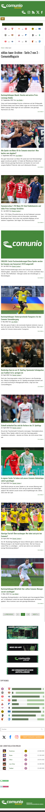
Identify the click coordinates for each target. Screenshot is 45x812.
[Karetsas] (4, 751)
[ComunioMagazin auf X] (38, 13)
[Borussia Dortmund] (2, 711)
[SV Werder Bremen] (9, 715)
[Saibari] (4, 768)
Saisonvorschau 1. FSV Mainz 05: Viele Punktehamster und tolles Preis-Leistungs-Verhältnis (21, 207)
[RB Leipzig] (2, 708)
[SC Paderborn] (9, 696)
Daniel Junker (16, 211)
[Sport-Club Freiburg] (2, 715)
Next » (35, 614)
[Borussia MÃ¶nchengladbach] (9, 708)
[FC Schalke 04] (9, 719)
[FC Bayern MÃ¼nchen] (2, 689)
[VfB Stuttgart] (9, 689)
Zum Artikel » (41, 111)
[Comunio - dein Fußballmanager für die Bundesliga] (24, 13)
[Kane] (4, 755)
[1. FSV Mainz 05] (2, 696)
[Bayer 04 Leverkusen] (9, 692)
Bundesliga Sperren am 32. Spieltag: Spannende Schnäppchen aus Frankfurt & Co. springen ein (22, 371)
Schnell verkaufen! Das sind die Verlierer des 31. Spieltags (21, 425)
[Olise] (4, 759)
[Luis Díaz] (4, 764)
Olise (10, 759)
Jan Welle (19, 100)
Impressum (29, 802)
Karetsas (12, 751)
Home (2, 47)
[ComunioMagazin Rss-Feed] (33, 13)
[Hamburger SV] (9, 711)
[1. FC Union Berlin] (2, 700)
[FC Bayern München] (26, 755)
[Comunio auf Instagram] (29, 13)
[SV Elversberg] (2, 692)
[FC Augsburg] (2, 719)
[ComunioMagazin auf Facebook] (42, 13)
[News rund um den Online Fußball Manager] (11, 5)
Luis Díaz (12, 764)
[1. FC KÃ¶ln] (2, 704)
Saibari (11, 768)
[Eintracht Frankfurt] (9, 700)
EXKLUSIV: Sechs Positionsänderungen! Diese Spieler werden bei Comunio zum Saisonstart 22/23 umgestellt (22, 262)
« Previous (9, 614)
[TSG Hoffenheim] (9, 704)
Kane (10, 755)
